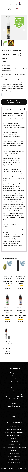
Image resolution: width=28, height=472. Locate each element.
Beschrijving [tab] (7, 109)
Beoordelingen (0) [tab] (19, 109)
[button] (24, 8)
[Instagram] (14, 416)
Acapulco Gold (7, 65)
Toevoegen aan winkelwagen (14, 102)
